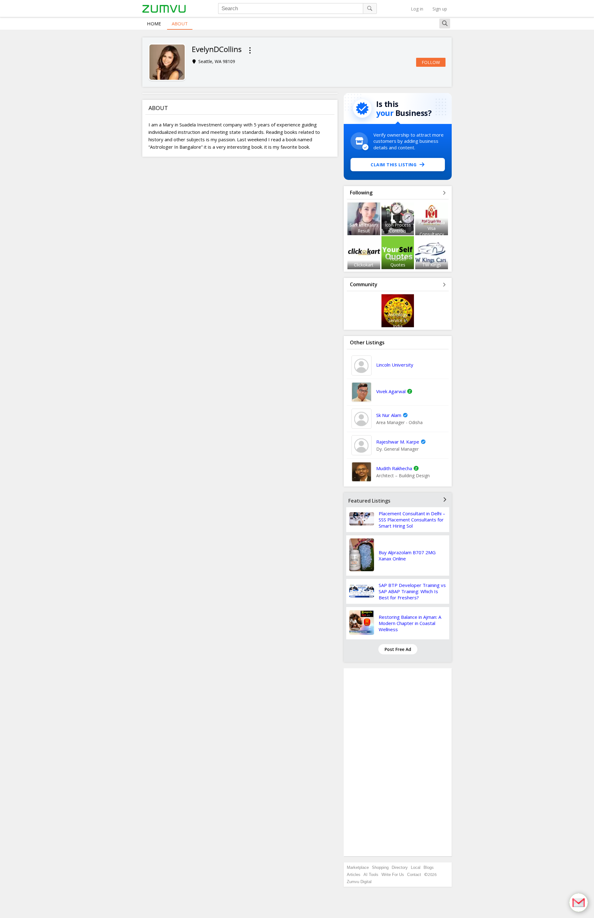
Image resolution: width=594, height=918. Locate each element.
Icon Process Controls (398, 228)
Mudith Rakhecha (394, 468)
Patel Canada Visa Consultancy (431, 228)
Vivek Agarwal (391, 391)
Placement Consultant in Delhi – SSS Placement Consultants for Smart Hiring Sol (412, 519)
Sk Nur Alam (388, 415)
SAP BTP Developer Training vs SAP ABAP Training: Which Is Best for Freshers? (412, 591)
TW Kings (431, 265)
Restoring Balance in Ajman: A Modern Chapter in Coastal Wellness (410, 623)
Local (415, 867)
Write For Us (392, 875)
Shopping (380, 867)
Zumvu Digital (359, 882)
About (180, 23)
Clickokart (363, 265)
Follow (431, 62)
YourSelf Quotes (398, 262)
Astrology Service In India (397, 320)
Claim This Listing (393, 165)
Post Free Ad (398, 649)
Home (154, 23)
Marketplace (358, 867)
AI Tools (371, 875)
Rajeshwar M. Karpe (397, 442)
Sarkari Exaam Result (364, 228)
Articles (353, 875)
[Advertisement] (397, 762)
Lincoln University (394, 365)
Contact (414, 875)
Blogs (429, 867)
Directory (400, 867)
